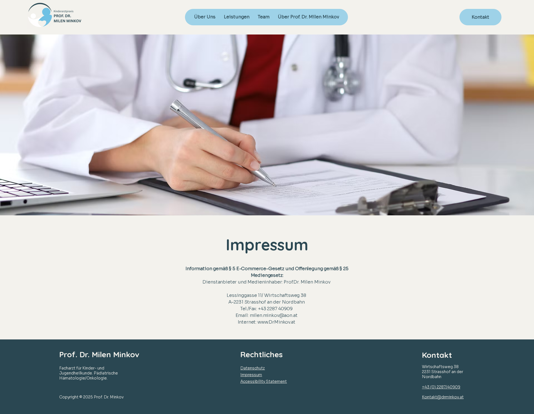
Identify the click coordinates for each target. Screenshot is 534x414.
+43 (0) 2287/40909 (441, 387)
